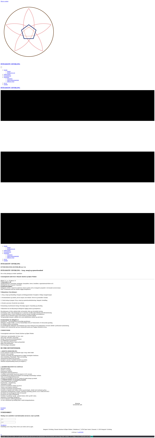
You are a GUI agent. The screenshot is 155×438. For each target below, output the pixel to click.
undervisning (7, 74)
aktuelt (8, 71)
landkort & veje (11, 73)
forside (5, 70)
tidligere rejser (10, 81)
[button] (3, 425)
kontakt (6, 84)
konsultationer (7, 75)
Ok (92, 436)
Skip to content (4, 1)
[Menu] (1, 67)
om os (5, 83)
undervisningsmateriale (13, 80)
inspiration (6, 77)
